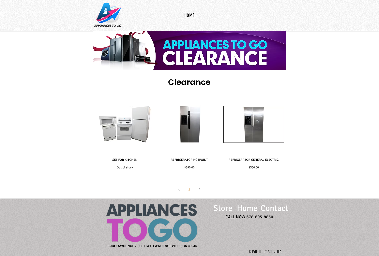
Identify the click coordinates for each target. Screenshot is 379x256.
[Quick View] (125, 124)
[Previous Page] (179, 189)
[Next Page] (199, 189)
